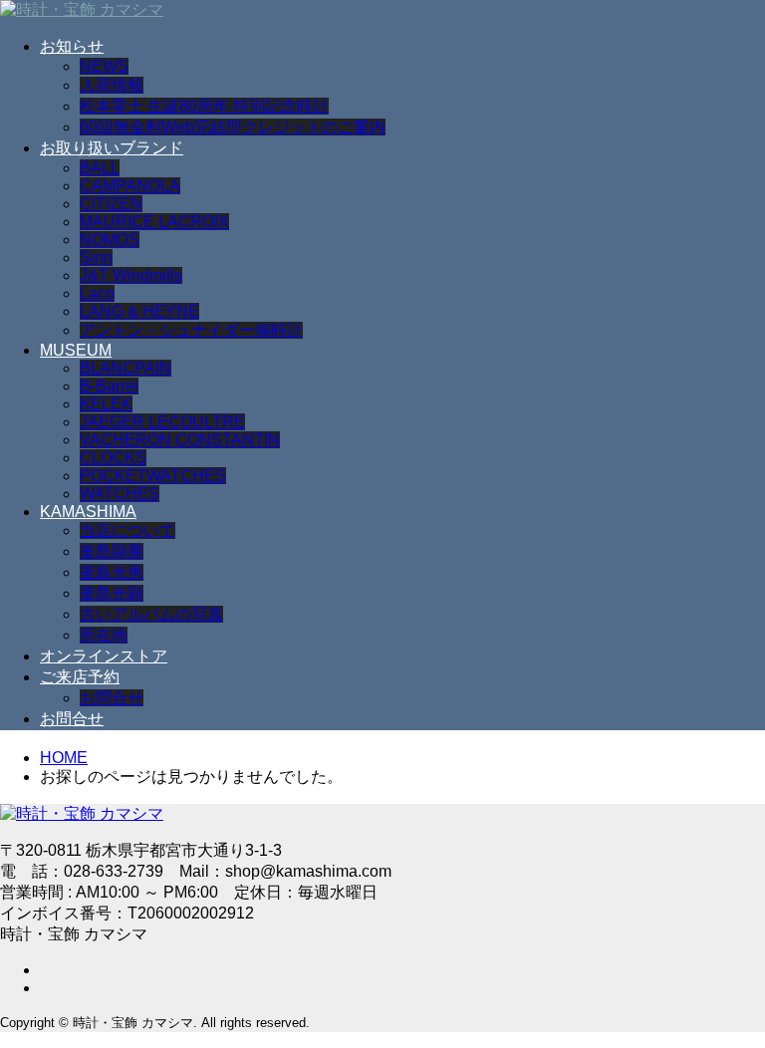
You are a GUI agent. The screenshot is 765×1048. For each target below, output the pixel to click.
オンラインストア (103, 656)
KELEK (106, 403)
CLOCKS (113, 457)
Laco (97, 293)
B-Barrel (109, 386)
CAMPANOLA (130, 185)
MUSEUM (76, 350)
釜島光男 (111, 572)
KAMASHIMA (88, 511)
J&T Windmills (131, 275)
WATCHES (119, 493)
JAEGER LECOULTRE (162, 421)
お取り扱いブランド (111, 147)
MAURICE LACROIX (154, 221)
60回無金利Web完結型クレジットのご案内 (232, 127)
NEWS (104, 66)
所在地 (104, 635)
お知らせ (72, 46)
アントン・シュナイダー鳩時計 (191, 330)
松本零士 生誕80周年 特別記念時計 (204, 106)
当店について (127, 530)
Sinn (96, 257)
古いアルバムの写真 (151, 614)
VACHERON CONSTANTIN (180, 439)
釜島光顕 (111, 593)
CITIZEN (111, 203)
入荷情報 (111, 85)
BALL (100, 167)
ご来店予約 (80, 676)
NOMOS (109, 239)
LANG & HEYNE (139, 311)
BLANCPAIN (125, 368)
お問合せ (111, 697)
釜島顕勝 (111, 551)
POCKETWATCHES (153, 475)
